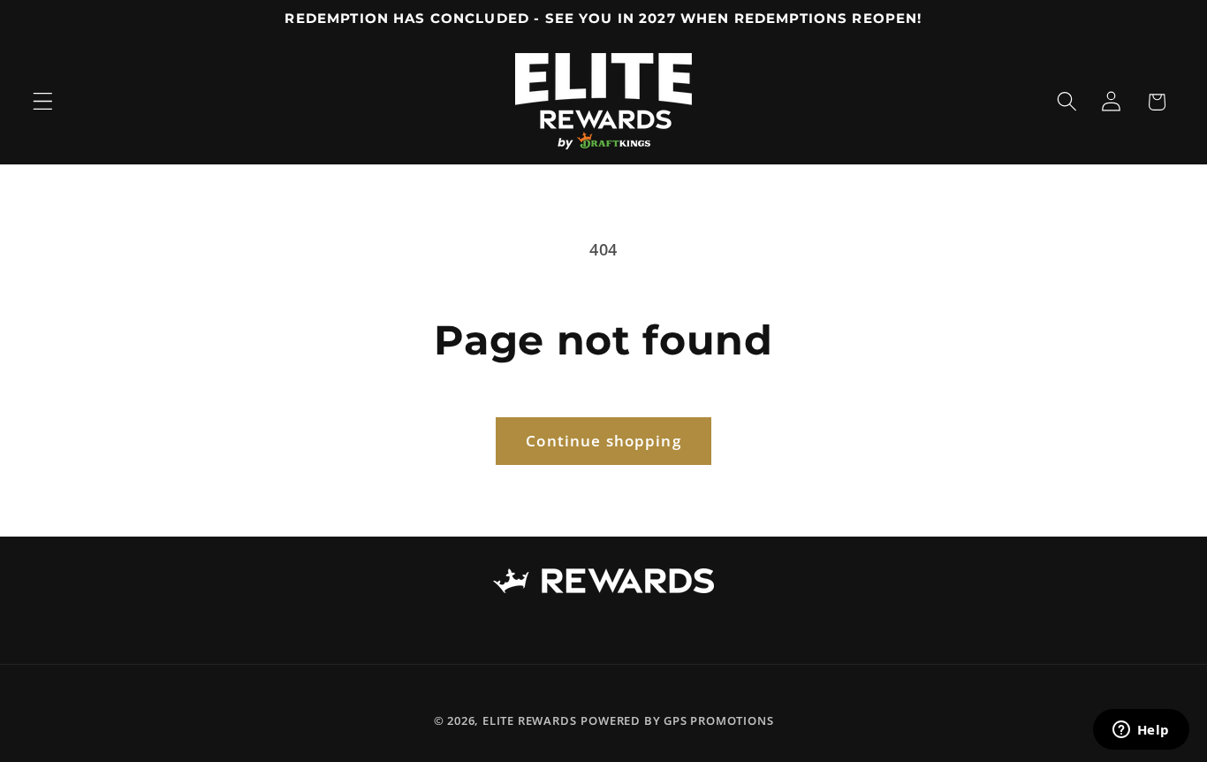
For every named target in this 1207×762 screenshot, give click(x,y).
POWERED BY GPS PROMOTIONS (677, 720)
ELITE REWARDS (529, 720)
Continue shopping (603, 441)
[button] (42, 102)
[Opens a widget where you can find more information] (1140, 731)
